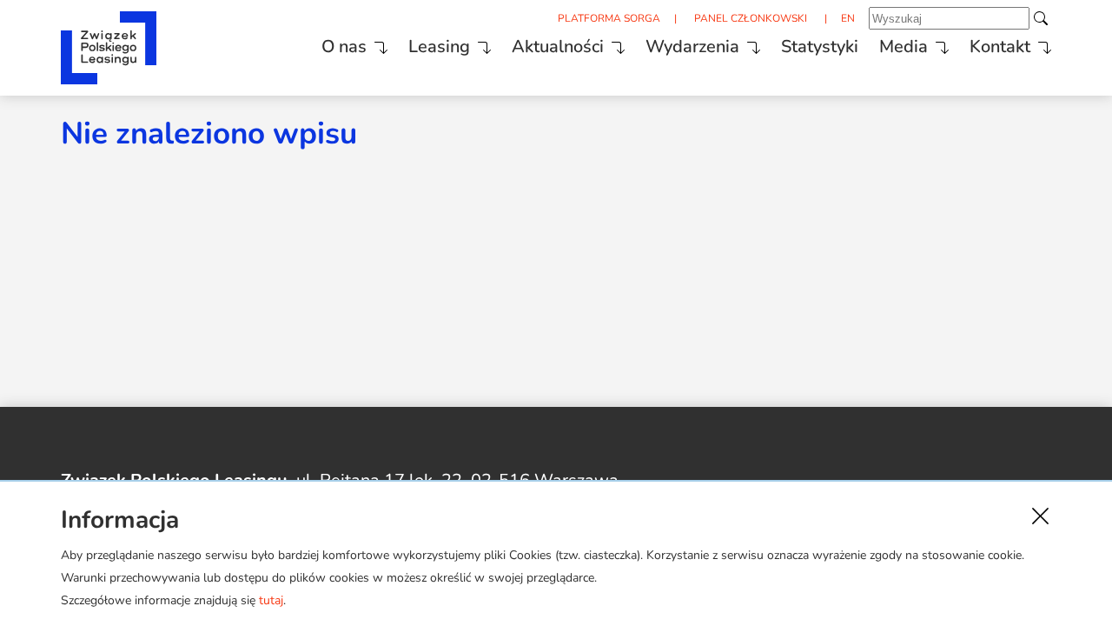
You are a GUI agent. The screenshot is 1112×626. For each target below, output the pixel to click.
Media (903, 46)
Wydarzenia (692, 46)
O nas (344, 46)
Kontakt (1000, 46)
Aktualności (558, 46)
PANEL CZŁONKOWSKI (750, 18)
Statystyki (819, 46)
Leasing (439, 46)
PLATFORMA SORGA (609, 18)
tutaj (271, 600)
